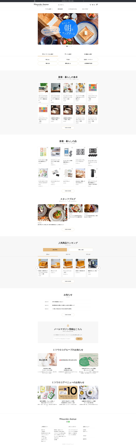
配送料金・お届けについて (58, 429)
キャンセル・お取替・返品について (60, 436)
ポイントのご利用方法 (72, 434)
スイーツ (68, 254)
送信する (58, 5)
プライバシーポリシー (45, 434)
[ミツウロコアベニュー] (41, 5)
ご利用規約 (43, 431)
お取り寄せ (55, 249)
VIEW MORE (68, 127)
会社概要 (55, 439)
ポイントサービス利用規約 (73, 431)
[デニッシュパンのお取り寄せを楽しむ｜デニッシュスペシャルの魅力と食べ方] (76, 208)
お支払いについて (44, 439)
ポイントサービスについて (73, 429)
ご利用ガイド (43, 436)
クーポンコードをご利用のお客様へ (60, 433)
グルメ (47, 254)
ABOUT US (43, 429)
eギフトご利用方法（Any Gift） (59, 434)
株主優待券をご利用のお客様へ (59, 431)
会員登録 (84, 429)
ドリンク (88, 254)
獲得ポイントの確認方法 (73, 433)
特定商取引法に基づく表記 (45, 433)
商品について (43, 441)
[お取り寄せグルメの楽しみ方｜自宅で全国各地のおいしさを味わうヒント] (52, 212)
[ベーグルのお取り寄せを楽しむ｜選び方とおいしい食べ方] (91, 208)
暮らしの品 (81, 249)
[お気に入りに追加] (47, 83)
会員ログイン (85, 431)
